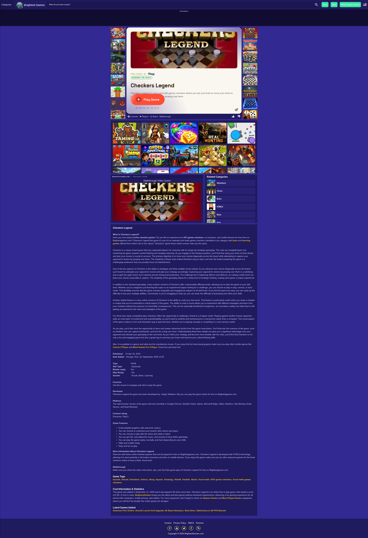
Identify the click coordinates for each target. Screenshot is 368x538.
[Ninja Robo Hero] (118, 32)
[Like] (233, 117)
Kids (219, 222)
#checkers (135, 479)
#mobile (186, 479)
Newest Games (210, 498)
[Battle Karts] (118, 56)
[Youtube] (176, 528)
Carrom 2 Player (120, 347)
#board (124, 479)
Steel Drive (190, 510)
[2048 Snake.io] (184, 133)
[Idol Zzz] (118, 91)
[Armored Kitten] (118, 103)
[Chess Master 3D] (250, 56)
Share (155, 116)
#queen (159, 479)
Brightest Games (34, 5)
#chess (144, 479)
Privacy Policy (180, 523)
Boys (219, 215)
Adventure (221, 183)
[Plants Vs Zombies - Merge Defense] (118, 68)
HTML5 (220, 207)
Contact (167, 523)
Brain (219, 199)
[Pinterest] (169, 528)
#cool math (203, 479)
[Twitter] (184, 528)
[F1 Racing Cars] (118, 80)
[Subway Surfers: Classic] (127, 155)
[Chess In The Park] (250, 80)
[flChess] (250, 103)
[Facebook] (191, 528)
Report (145, 116)
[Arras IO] (241, 133)
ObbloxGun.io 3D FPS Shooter (211, 510)
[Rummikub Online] (250, 44)
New (325, 4)
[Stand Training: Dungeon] (241, 155)
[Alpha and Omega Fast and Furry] (118, 44)
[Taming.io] (127, 133)
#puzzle (116, 479)
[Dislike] (239, 117)
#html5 (177, 479)
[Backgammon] (250, 91)
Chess (219, 191)
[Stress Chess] (250, 32)
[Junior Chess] (250, 68)
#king (151, 479)
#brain (194, 479)
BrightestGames (143, 495)
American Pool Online (123, 510)
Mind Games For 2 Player (145, 347)
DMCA (191, 523)
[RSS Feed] (198, 528)
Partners (200, 523)
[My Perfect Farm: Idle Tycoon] (213, 155)
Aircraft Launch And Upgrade (149, 510)
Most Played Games (350, 4)
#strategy (168, 479)
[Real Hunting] (213, 133)
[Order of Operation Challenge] (155, 155)
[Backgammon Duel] (250, 115)
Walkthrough (165, 116)
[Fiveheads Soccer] (118, 115)
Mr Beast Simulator (174, 510)
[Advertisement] (184, 18)
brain (235, 240)
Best (334, 4)
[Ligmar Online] (155, 133)
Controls (134, 116)
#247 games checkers (221, 479)
